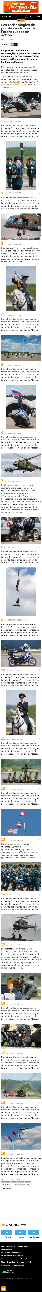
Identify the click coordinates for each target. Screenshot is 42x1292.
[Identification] (26, 16)
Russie (21, 1180)
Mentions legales (23, 1246)
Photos (14, 1180)
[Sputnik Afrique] (7, 17)
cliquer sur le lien (18, 84)
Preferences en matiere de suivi (13, 1265)
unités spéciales (7, 1189)
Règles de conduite (8, 1262)
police (28, 1180)
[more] (39, 121)
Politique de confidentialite (11, 1252)
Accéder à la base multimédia (17, 194)
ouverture (25, 1184)
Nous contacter (6, 1249)
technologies (6, 1184)
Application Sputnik (24, 1262)
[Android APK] (8, 1271)
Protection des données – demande (14, 1259)
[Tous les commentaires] (3, 1288)
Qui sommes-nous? (8, 1246)
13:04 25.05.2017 (7, 40)
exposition (16, 1184)
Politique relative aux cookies (12, 1256)
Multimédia (5, 1180)
